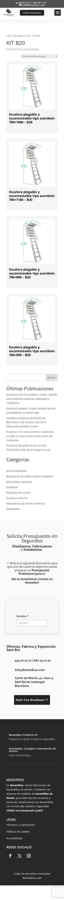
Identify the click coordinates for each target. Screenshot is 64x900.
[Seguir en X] (19, 856)
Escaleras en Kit (22, 35)
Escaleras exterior (17, 498)
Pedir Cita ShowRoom (30, 700)
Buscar (51, 377)
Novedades (13, 509)
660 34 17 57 (42, 660)
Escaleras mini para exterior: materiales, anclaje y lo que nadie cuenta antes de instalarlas (30, 436)
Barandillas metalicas (19, 481)
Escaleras (12, 487)
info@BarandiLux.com (30, 670)
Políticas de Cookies (18, 831)
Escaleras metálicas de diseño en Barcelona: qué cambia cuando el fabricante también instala (26, 422)
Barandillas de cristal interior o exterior (29, 476)
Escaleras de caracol (18, 492)
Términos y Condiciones (20, 825)
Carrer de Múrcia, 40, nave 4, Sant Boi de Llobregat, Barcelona (34, 682)
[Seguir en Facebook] (10, 856)
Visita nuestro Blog (21, 755)
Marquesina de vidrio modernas (25, 503)
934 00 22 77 (23, 660)
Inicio (9, 35)
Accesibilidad (14, 838)
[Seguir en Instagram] (29, 856)
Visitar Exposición (32, 12)
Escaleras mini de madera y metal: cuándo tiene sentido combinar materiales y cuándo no (31, 399)
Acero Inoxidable (16, 471)
